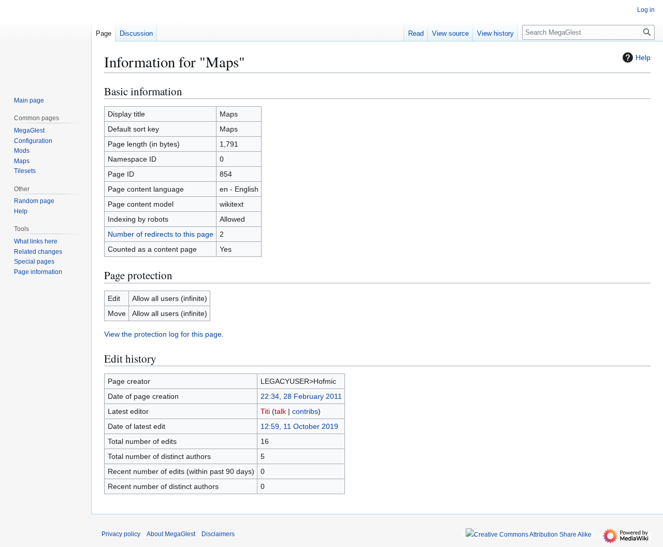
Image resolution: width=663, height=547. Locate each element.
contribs (305, 411)
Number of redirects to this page (160, 234)
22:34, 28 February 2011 (301, 396)
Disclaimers (218, 534)
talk (280, 411)
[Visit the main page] (45, 41)
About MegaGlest (171, 534)
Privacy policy (121, 534)
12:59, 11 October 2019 (299, 426)
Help (643, 57)
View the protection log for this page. (164, 334)
